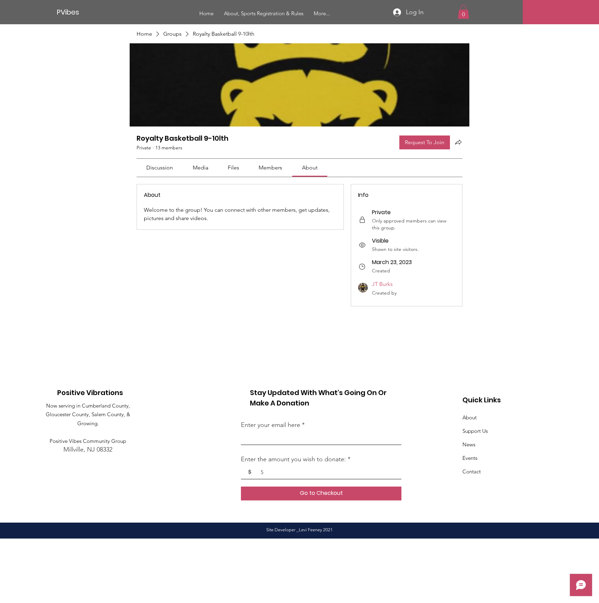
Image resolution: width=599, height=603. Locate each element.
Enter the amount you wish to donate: (293, 459)
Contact (471, 471)
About (469, 417)
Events (469, 458)
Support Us (475, 431)
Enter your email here (270, 425)
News (468, 444)
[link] (159, 167)
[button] (463, 12)
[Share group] (458, 142)
